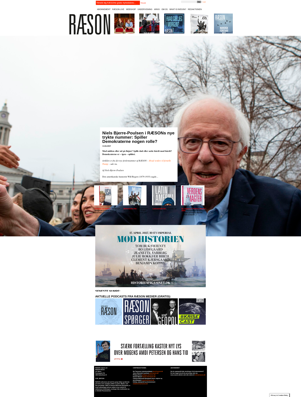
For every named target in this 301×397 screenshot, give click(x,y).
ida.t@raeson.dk (158, 371)
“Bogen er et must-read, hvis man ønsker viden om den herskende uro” (136, 211)
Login (204, 2)
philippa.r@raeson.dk (148, 375)
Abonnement (104, 9)
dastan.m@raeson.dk (148, 376)
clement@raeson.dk (148, 380)
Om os (165, 9)
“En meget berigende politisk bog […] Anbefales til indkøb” (107, 211)
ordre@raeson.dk (200, 375)
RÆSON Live (118, 9)
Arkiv (157, 9)
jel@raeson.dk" (154, 373)
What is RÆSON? (177, 9)
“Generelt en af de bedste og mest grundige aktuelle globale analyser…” (194, 212)
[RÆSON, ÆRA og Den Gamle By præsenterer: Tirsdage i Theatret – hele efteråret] (124, 33)
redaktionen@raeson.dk (140, 383)
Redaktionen (195, 9)
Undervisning (145, 9)
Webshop (131, 9)
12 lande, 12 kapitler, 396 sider (164, 210)
